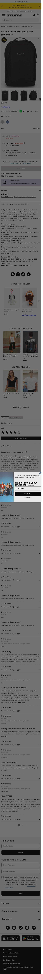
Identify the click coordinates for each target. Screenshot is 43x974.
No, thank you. (27, 497)
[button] (39, 343)
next (38, 300)
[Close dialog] (40, 473)
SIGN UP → (28, 494)
